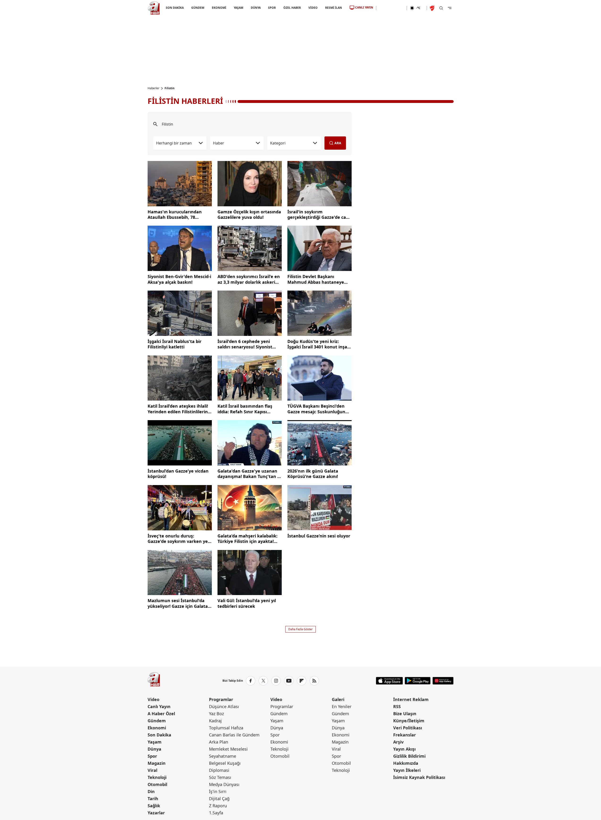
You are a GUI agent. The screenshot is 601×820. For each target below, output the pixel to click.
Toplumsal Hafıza (226, 728)
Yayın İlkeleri (407, 770)
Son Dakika (159, 735)
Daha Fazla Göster (300, 629)
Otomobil (157, 784)
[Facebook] (250, 680)
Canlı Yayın (159, 706)
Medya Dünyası (224, 784)
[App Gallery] (442, 681)
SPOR (272, 8)
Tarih (153, 798)
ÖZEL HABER (292, 8)
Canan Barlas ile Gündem (234, 735)
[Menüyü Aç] (449, 8)
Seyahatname (222, 756)
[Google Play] (418, 681)
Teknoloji (157, 777)
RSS (397, 706)
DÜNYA (255, 8)
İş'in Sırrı (217, 791)
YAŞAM (238, 8)
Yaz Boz (216, 713)
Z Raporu (218, 805)
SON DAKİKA (175, 8)
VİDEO (313, 8)
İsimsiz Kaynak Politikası (419, 777)
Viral (152, 770)
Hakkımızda (405, 763)
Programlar (221, 699)
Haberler (153, 88)
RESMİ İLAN (333, 8)
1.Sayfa (216, 813)
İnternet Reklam (411, 699)
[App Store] (389, 681)
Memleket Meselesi (228, 749)
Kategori (278, 143)
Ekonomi (157, 728)
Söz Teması (220, 777)
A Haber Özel (161, 713)
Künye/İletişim (408, 720)
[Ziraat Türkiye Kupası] (432, 8)
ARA (337, 143)
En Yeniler (341, 706)
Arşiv (398, 742)
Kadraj (215, 720)
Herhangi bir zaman (174, 143)
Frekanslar (404, 735)
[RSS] (314, 680)
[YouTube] (289, 680)
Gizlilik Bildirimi (409, 756)
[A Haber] (154, 8)
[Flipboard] (301, 680)
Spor (152, 756)
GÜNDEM (197, 8)
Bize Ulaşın (404, 713)
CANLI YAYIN (364, 7)
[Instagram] (276, 680)
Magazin (157, 763)
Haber (218, 143)
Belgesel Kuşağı (225, 763)
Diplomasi (219, 770)
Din (151, 791)
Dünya (154, 749)
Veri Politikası (407, 728)
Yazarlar (156, 813)
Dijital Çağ (219, 798)
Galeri (338, 699)
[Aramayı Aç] (441, 8)
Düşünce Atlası (224, 706)
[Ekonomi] (391, 8)
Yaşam (155, 742)
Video (153, 699)
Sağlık (154, 805)
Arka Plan (218, 742)
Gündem (157, 720)
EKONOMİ (219, 8)
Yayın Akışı (404, 749)
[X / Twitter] (263, 680)
